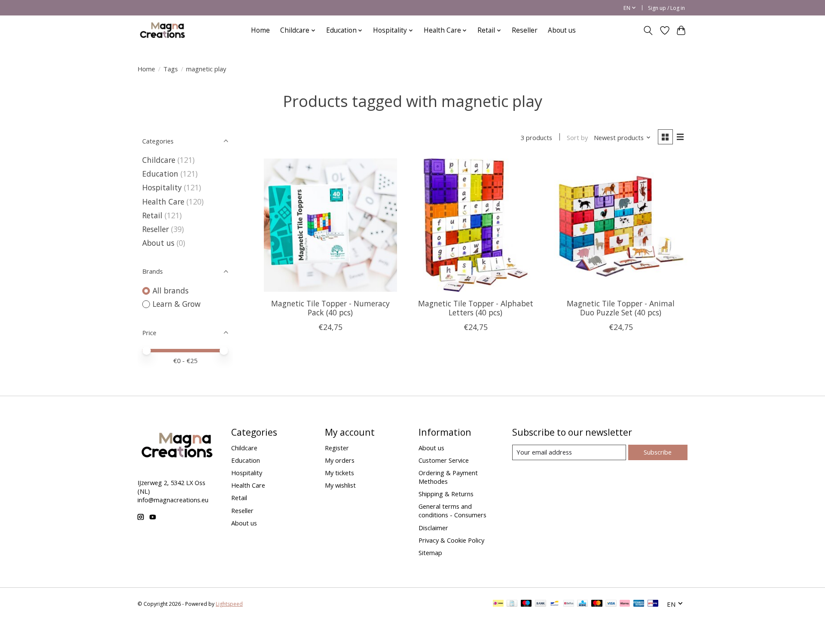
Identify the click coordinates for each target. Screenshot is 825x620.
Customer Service (444, 460)
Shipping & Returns (446, 493)
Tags (170, 68)
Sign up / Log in (666, 8)
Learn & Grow (177, 304)
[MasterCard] (596, 604)
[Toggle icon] (648, 30)
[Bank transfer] (540, 604)
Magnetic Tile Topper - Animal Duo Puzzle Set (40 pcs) (621, 308)
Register (337, 447)
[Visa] (611, 604)
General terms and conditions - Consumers (452, 510)
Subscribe (658, 452)
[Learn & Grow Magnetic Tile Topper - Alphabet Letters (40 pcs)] (475, 225)
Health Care (163, 201)
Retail (152, 215)
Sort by (577, 137)
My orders (339, 460)
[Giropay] (653, 604)
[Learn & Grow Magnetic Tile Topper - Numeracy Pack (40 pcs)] (330, 225)
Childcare (158, 160)
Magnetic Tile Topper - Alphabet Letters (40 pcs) (475, 308)
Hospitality (162, 187)
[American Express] (639, 604)
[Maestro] (526, 604)
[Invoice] (512, 604)
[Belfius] (568, 604)
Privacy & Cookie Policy (451, 540)
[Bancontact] (554, 604)
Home (260, 30)
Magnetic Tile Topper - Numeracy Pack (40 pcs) (330, 308)
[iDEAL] (498, 604)
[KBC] (582, 604)
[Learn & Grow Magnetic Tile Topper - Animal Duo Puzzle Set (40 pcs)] (620, 225)
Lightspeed (229, 604)
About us (562, 30)
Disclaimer (433, 527)
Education (160, 173)
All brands (171, 290)
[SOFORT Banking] (625, 604)
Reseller (525, 30)
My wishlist (340, 485)
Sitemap (430, 552)
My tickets (339, 472)
